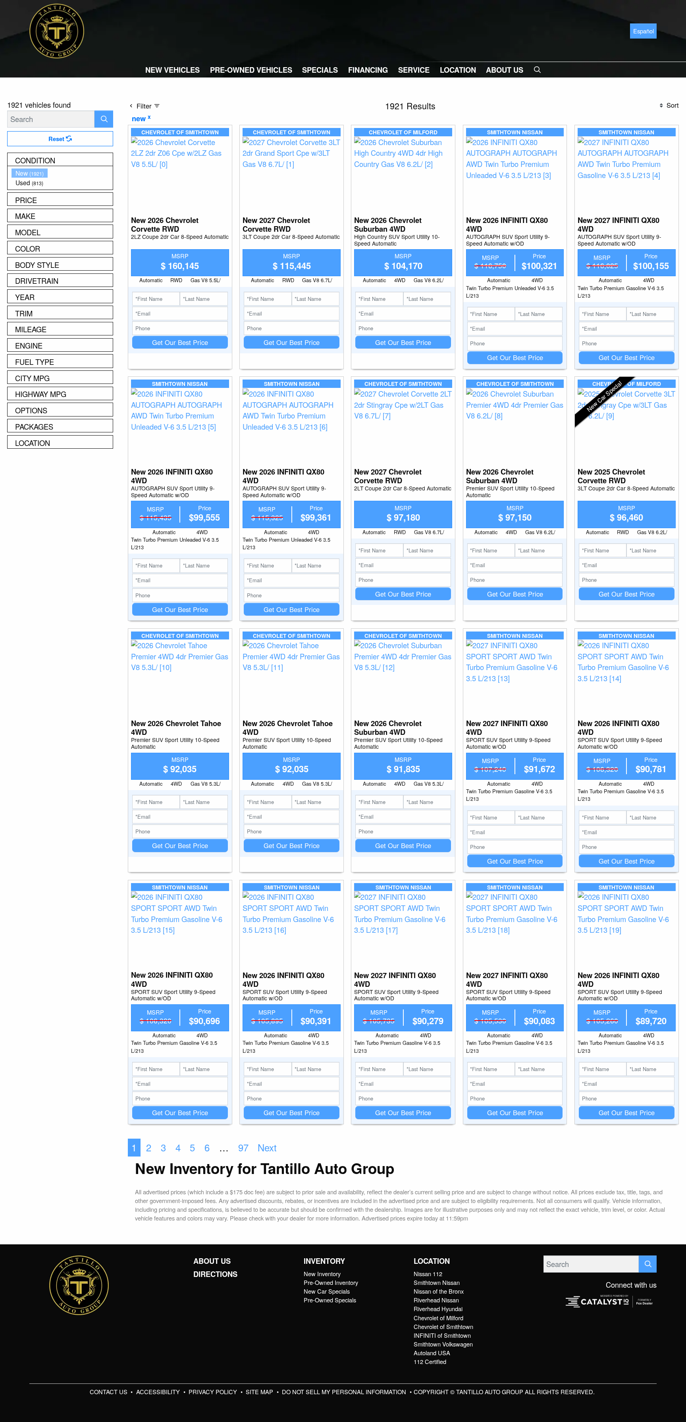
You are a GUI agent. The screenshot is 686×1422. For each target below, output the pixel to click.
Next (267, 1147)
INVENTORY (324, 1261)
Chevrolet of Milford (438, 1318)
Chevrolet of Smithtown (443, 1326)
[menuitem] (62, 173)
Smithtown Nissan (437, 1282)
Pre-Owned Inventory (331, 1282)
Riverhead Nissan (436, 1300)
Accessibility (158, 1391)
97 (243, 1147)
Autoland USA (432, 1352)
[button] (172, 69)
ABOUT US (212, 1261)
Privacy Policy (214, 1391)
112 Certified (430, 1361)
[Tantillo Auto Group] (56, 30)
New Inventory (322, 1273)
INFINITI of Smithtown (442, 1335)
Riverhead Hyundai (438, 1308)
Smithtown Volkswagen (443, 1344)
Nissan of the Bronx (439, 1291)
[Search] (103, 119)
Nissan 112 (428, 1273)
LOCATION (432, 1261)
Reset (57, 138)
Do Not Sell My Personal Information (345, 1391)
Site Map (260, 1391)
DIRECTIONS (215, 1274)
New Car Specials (327, 1291)
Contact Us (109, 1391)
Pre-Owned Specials (330, 1300)
